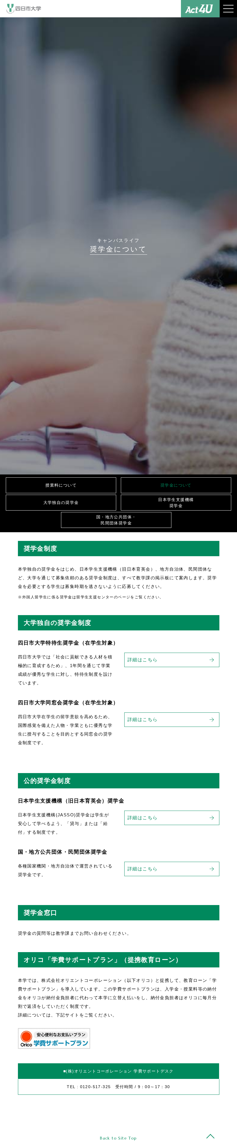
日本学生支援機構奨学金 (176, 502)
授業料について (61, 485)
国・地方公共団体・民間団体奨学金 (116, 520)
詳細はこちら (142, 659)
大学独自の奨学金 (61, 502)
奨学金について (176, 485)
